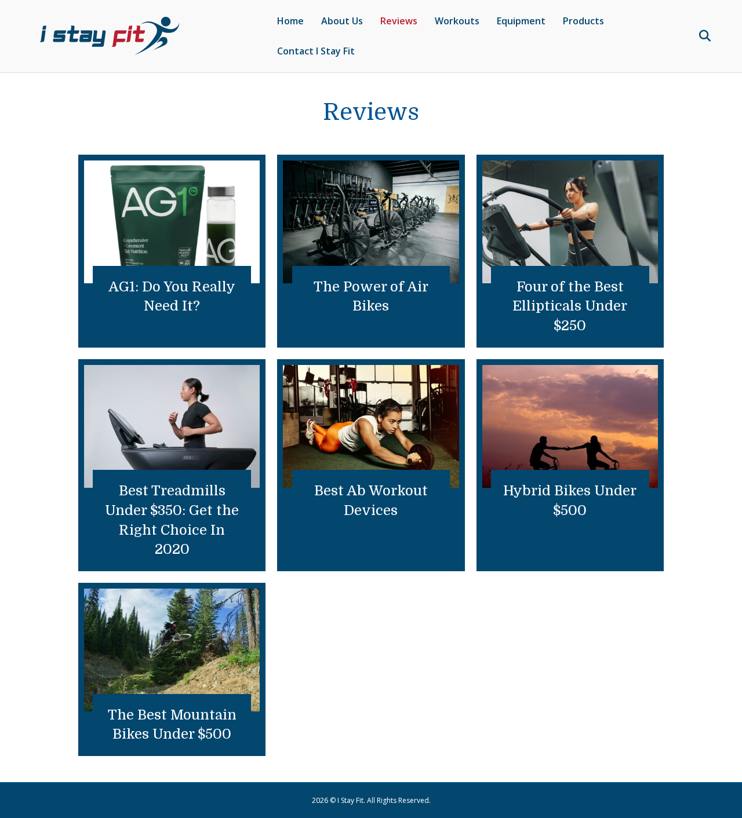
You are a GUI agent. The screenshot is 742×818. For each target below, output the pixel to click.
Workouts (457, 20)
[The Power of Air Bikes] (370, 251)
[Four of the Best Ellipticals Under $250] (570, 251)
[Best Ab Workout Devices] (370, 465)
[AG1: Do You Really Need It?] (171, 251)
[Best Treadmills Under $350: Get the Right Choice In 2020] (171, 465)
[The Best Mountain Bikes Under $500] (171, 669)
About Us (342, 20)
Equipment (521, 20)
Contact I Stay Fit (316, 51)
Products (583, 20)
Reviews (398, 20)
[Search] (697, 36)
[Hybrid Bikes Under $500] (570, 465)
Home (290, 20)
